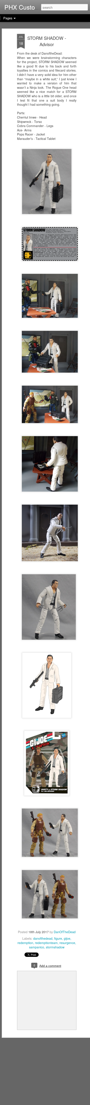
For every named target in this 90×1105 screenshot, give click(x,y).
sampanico (36, 947)
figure (58, 938)
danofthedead (42, 938)
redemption (25, 943)
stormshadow (55, 947)
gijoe (67, 938)
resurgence (67, 943)
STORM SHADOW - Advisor (46, 41)
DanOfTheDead (65, 932)
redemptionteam (46, 943)
